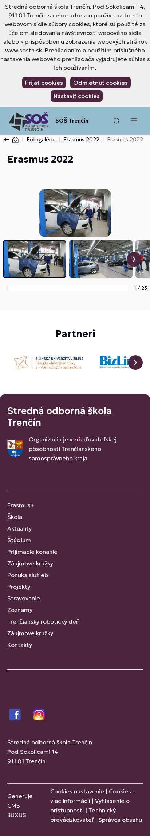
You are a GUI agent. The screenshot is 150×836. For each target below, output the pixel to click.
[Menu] (134, 120)
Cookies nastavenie (77, 791)
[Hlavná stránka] (15, 139)
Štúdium (19, 540)
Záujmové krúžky (30, 563)
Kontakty (19, 644)
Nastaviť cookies (77, 96)
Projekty (18, 586)
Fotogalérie (41, 139)
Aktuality (19, 528)
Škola (14, 516)
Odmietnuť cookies (100, 82)
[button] (116, 120)
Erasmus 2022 (81, 139)
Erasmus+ (20, 505)
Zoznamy (19, 609)
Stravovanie (23, 598)
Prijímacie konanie (32, 551)
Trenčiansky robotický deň (43, 621)
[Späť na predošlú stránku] (8, 139)
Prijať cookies (44, 82)
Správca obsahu (120, 819)
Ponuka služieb (27, 575)
